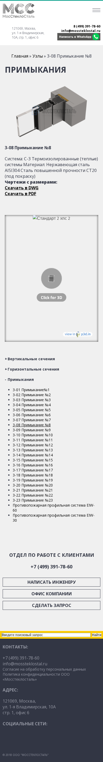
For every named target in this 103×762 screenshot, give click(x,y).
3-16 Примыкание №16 (33, 465)
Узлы (37, 56)
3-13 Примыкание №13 (33, 449)
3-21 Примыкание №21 (33, 490)
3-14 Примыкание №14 (33, 454)
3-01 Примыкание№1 (31, 389)
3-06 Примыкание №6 (32, 414)
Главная (19, 56)
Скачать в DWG (22, 188)
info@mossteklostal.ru (80, 31)
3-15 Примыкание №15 (33, 459)
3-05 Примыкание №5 (32, 409)
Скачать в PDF (20, 194)
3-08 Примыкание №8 (32, 424)
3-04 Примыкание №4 (32, 404)
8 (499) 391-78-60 (86, 26)
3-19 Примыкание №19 (33, 480)
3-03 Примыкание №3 (32, 399)
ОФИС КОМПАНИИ (51, 594)
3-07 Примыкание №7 (32, 419)
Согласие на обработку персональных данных (44, 669)
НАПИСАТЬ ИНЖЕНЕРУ (51, 582)
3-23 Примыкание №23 (33, 500)
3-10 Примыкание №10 (33, 434)
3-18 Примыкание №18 (33, 475)
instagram (25, 738)
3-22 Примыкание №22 (33, 495)
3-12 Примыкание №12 (33, 444)
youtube (9, 738)
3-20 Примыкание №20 (33, 485)
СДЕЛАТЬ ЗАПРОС (51, 605)
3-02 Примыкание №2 (32, 394)
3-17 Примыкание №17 (33, 470)
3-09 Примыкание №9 (32, 429)
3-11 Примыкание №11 (33, 439)
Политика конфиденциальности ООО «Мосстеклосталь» (36, 677)
